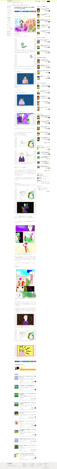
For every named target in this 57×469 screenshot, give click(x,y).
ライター (9, 35)
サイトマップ (38, 466)
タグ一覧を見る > (48, 191)
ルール (19, 16)
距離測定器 (24, 395)
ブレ (21, 424)
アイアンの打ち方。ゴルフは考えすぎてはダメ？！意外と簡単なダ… (45, 152)
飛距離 (25, 396)
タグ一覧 (46, 466)
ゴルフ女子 (43, 187)
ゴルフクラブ (43, 189)
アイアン (47, 187)
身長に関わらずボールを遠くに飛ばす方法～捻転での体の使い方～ (45, 20)
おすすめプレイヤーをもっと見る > (45, 183)
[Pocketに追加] (34, 11)
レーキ (27, 388)
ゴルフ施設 (9, 10)
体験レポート (10, 12)
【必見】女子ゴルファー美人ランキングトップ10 (45, 147)
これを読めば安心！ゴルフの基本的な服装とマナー (27, 385)
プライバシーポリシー (32, 466)
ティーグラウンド (25, 424)
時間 (26, 387)
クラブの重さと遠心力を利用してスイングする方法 (45, 25)
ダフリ (26, 432)
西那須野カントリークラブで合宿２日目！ (45, 76)
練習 (21, 397)
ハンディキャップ (33, 378)
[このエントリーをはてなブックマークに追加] (25, 11)
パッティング (30, 447)
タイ (30, 414)
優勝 (31, 379)
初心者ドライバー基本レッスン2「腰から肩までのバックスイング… (45, 45)
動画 (14, 2)
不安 (23, 433)
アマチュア (30, 396)
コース (27, 379)
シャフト (34, 396)
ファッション (10, 11)
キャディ (34, 447)
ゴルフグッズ (10, 13)
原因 (31, 405)
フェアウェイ (34, 423)
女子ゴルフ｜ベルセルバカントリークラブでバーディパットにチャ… (45, 132)
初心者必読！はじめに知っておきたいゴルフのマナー (27, 438)
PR (8, 15)
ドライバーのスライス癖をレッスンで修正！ (45, 107)
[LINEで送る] (30, 11)
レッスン (9, 7)
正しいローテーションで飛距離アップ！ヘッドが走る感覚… (45, 9)
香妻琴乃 (40, 188)
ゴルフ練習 (34, 455)
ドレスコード (27, 386)
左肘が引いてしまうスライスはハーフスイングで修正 (45, 96)
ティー (31, 387)
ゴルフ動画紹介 (10, 27)
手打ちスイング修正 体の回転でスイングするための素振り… (45, 138)
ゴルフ (22, 16)
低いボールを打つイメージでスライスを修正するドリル (45, 91)
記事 (18, 2)
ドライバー (31, 395)
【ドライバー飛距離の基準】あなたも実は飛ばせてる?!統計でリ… (45, 157)
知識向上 (9, 19)
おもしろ (9, 14)
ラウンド (29, 424)
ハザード (35, 395)
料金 (21, 433)
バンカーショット (23, 414)
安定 (21, 423)
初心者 (9, 22)
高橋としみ (40, 180)
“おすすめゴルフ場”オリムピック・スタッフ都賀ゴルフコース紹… (45, 60)
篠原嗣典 (40, 177)
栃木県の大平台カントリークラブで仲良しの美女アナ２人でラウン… (45, 65)
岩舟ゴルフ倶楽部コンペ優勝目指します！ (45, 71)
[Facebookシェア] (17, 11)
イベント (28, 455)
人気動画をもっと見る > (47, 142)
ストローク (22, 396)
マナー (17, 16)
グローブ (24, 455)
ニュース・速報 (10, 28)
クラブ (29, 378)
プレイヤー (9, 33)
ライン (21, 388)
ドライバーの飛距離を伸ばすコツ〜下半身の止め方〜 (45, 14)
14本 (27, 396)
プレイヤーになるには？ (40, 463)
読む (23, 397)
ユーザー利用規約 (31, 463)
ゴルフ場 (22, 378)
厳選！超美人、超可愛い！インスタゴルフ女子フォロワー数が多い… (45, 166)
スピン (21, 415)
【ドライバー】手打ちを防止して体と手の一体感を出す (45, 31)
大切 (31, 386)
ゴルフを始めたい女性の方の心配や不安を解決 (26, 453)
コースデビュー (23, 387)
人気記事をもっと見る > (47, 170)
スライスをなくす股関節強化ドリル (45, 101)
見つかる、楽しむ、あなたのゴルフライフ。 (12, 465)
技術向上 (9, 18)
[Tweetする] (21, 11)
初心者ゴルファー (30, 432)
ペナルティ (24, 448)
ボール (21, 379)
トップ (10, 2)
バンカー (34, 379)
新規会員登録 (24, 466)
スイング (31, 455)
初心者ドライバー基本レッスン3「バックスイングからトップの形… (45, 51)
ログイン (48, 1)
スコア (29, 379)
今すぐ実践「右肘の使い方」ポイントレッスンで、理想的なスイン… (45, 161)
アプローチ (40, 190)
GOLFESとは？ (24, 463)
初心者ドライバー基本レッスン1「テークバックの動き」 (44, 40)
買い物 (22, 2)
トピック (9, 25)
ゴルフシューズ (23, 406)
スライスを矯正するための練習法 (44, 85)
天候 (26, 406)
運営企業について (47, 463)
